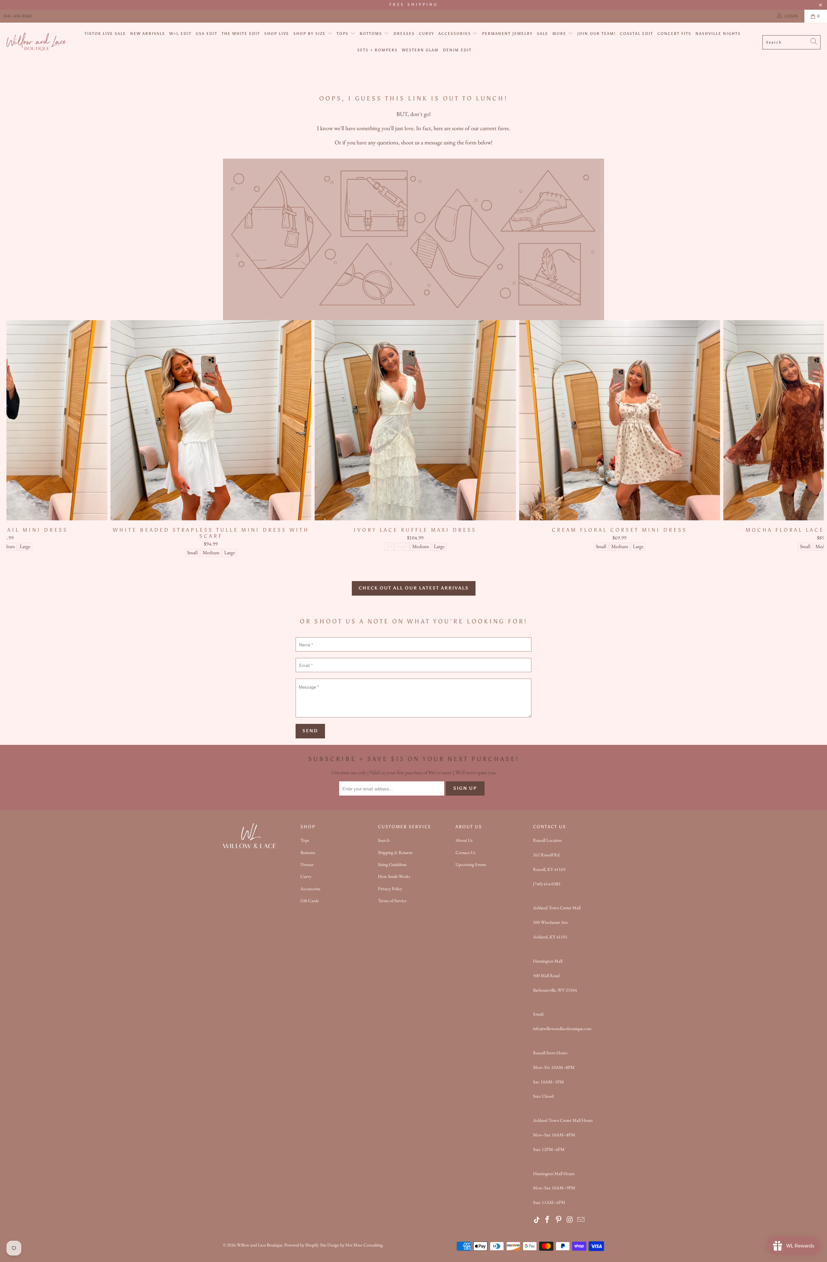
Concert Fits (674, 33)
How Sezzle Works (394, 876)
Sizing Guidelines (392, 864)
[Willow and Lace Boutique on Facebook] (547, 1220)
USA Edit (206, 33)
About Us (464, 840)
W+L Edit (180, 33)
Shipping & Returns (395, 852)
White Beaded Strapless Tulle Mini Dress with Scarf (210, 420)
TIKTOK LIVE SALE (105, 33)
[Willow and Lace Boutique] (36, 42)
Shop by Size (310, 33)
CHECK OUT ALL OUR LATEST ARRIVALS (414, 588)
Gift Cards (309, 900)
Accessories (455, 33)
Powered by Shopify (301, 1245)
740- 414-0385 (17, 16)
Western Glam (420, 50)
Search (384, 840)
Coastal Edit (636, 33)
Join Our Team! (596, 33)
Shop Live (276, 33)
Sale (542, 33)
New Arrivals (147, 33)
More (560, 33)
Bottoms (372, 33)
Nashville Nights (718, 33)
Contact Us (465, 852)
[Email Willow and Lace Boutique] (581, 1220)
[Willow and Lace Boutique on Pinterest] (559, 1220)
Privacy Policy (390, 889)
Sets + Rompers (377, 50)
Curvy (426, 33)
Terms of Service (392, 900)
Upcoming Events (470, 864)
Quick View (415, 434)
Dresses (404, 33)
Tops (343, 33)
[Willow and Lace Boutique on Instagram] (570, 1220)
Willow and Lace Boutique (259, 1245)
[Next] (803, 438)
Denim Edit (457, 50)
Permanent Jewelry (507, 33)
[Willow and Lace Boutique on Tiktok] (537, 1220)
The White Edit (241, 33)
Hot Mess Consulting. (364, 1245)
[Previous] (26, 438)
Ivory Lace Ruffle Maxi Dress (415, 420)
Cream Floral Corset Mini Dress (619, 420)
